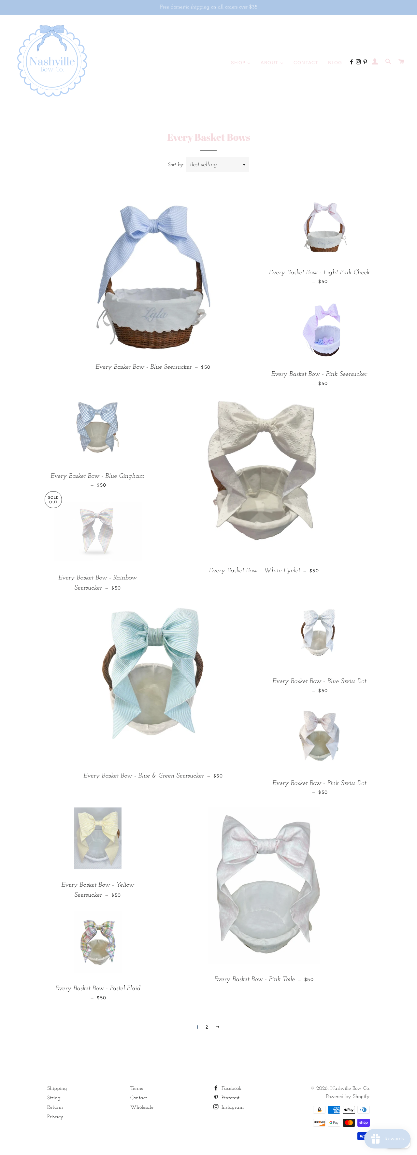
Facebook (230, 1088)
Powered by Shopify (348, 1096)
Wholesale (141, 1107)
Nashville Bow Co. (350, 1088)
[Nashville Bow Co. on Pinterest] (366, 62)
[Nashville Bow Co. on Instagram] (359, 62)
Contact (138, 1098)
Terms (136, 1088)
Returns (55, 1107)
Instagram (232, 1107)
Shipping (57, 1088)
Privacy (55, 1116)
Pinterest (229, 1098)
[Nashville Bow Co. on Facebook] (352, 62)
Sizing (54, 1098)
